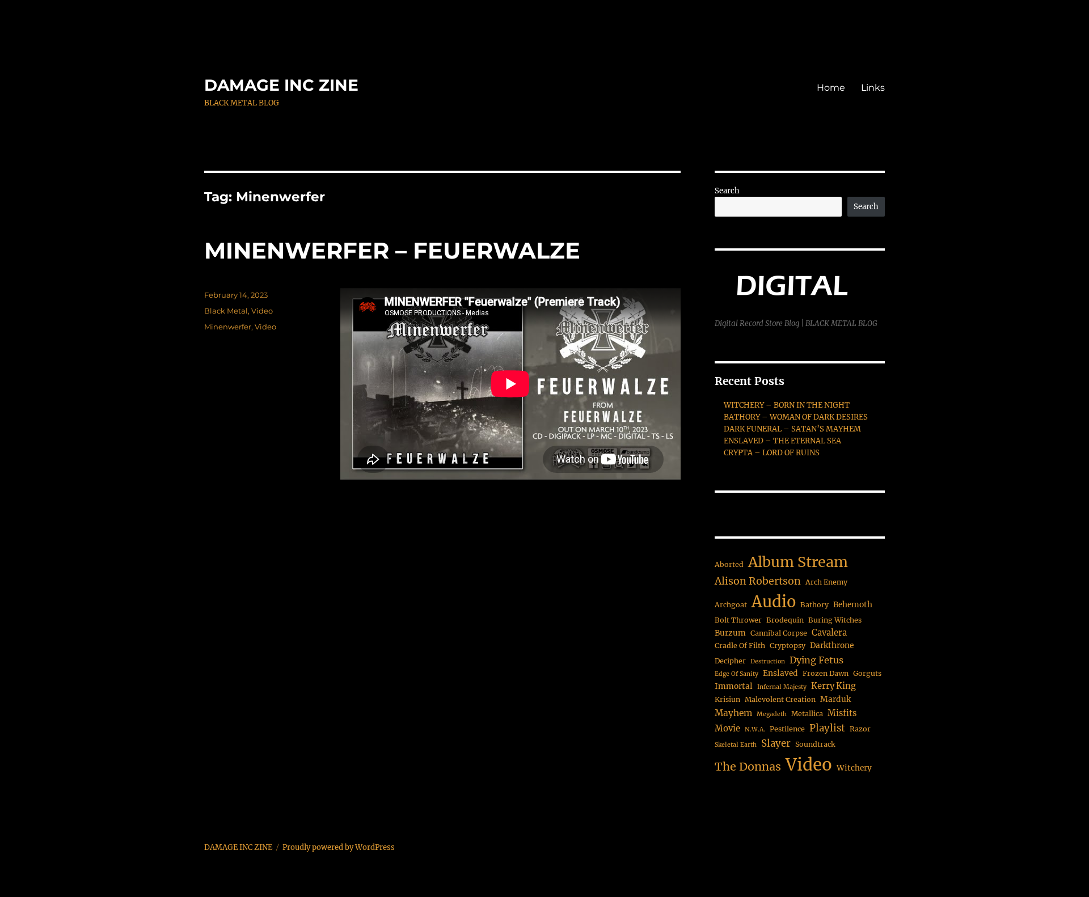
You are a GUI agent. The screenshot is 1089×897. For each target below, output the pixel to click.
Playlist (827, 728)
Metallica (807, 713)
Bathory (814, 604)
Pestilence (787, 729)
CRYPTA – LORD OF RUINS (772, 453)
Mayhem (733, 713)
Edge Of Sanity (736, 674)
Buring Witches (835, 620)
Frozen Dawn (826, 673)
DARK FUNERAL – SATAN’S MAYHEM (792, 429)
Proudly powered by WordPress (338, 847)
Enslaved (780, 673)
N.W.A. (755, 729)
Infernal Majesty (782, 687)
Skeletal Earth (736, 744)
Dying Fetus (816, 660)
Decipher (730, 661)
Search (727, 191)
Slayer (776, 744)
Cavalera (829, 633)
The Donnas (748, 766)
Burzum (730, 633)
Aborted (729, 564)
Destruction (767, 661)
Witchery (854, 768)
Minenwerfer (227, 326)
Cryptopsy (787, 645)
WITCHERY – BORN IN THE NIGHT (787, 405)
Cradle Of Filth (740, 645)
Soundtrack (815, 744)
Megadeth (772, 714)
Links (873, 87)
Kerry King (833, 686)
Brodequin (785, 620)
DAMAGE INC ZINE (281, 85)
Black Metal (226, 310)
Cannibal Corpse (778, 633)
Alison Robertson (758, 581)
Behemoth (852, 605)
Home (831, 87)
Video (262, 310)
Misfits (842, 713)
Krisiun (727, 699)
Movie (727, 728)
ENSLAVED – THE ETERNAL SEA (782, 441)
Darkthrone (832, 645)
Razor (860, 729)
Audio (774, 601)
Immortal (734, 686)
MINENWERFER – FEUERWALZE (392, 250)
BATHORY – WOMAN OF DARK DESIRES (796, 417)
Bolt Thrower (738, 620)
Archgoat (731, 604)
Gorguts (867, 673)
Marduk (835, 699)
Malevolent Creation (780, 699)
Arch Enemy (826, 582)
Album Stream (798, 562)
